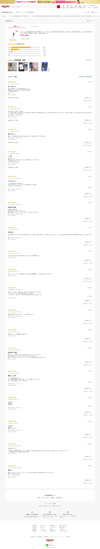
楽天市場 (3, 16)
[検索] (58, 6)
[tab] (17, 26)
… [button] (7, 16)
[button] (67, 6)
